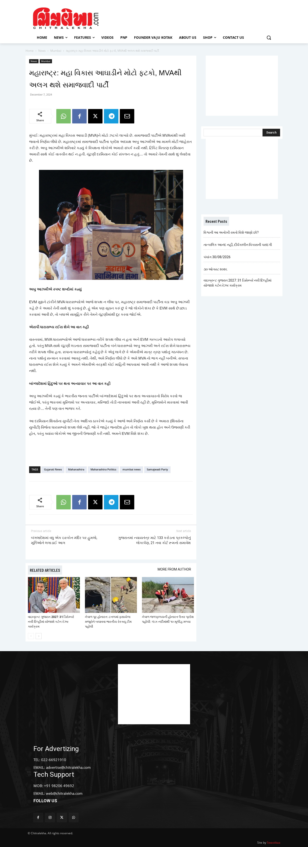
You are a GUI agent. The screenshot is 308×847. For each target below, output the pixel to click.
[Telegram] (111, 116)
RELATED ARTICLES (45, 570)
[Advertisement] (194, 17)
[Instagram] (50, 817)
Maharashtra (76, 469)
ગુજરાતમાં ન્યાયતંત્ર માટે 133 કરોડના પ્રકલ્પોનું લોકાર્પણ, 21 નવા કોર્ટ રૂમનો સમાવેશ (154, 540)
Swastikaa (273, 843)
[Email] (127, 116)
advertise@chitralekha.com (68, 767)
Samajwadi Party (157, 469)
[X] (95, 116)
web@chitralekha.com (64, 793)
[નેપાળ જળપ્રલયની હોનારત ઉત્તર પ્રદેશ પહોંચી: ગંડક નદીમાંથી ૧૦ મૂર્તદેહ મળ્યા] (168, 595)
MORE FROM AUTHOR (174, 569)
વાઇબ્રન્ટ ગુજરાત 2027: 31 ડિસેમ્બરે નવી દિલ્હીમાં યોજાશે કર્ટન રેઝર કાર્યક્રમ (51, 621)
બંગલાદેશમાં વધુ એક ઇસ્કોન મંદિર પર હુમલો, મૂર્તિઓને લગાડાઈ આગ (64, 540)
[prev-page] (31, 636)
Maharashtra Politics (103, 469)
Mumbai (55, 51)
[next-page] (39, 636)
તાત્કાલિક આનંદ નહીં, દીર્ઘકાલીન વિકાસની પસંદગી (238, 245)
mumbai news (131, 469)
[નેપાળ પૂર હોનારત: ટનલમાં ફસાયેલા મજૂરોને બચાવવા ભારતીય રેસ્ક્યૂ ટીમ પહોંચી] (111, 595)
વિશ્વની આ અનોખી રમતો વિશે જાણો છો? (231, 232)
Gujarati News (53, 469)
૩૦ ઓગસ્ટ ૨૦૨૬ (215, 269)
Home (30, 51)
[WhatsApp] (63, 116)
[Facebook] (79, 116)
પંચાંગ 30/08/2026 (217, 257)
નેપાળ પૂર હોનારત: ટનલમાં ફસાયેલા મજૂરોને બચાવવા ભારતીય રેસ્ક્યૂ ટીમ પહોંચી (108, 621)
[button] (269, 37)
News (42, 51)
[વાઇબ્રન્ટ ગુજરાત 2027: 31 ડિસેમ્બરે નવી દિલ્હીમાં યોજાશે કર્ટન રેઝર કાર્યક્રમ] (54, 595)
